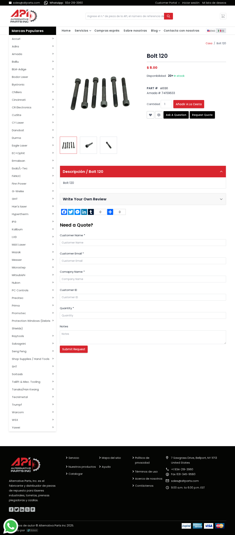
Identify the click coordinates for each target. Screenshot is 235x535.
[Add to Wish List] (150, 115)
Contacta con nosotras (181, 31)
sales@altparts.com (26, 3)
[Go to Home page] (24, 16)
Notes (64, 326)
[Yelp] (27, 509)
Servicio (74, 458)
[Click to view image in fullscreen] (99, 92)
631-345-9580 (183, 474)
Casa (209, 43)
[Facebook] (11, 509)
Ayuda (106, 467)
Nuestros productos (82, 467)
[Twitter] (16, 509)
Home (66, 31)
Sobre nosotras (135, 31)
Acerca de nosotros (148, 479)
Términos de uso (146, 471)
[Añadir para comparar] (159, 115)
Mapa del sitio (111, 458)
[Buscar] (168, 16)
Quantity (67, 308)
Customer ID (68, 290)
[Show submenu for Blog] (159, 31)
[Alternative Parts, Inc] (25, 464)
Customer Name (72, 235)
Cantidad (153, 104)
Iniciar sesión (191, 3)
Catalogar (76, 474)
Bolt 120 (221, 43)
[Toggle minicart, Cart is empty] (223, 16)
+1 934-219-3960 (182, 469)
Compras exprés (107, 31)
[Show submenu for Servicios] (90, 31)
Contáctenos (144, 486)
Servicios (81, 31)
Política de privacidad (142, 460)
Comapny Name (72, 272)
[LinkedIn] (22, 509)
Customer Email (72, 253)
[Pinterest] (32, 509)
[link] (167, 3)
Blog (154, 31)
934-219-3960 (74, 3)
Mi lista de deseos (214, 3)
